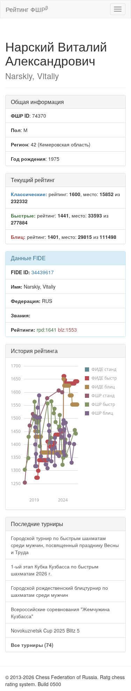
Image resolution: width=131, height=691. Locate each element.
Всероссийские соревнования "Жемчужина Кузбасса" (60, 613)
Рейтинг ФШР (27, 9)
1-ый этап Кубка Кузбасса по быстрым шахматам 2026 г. (55, 570)
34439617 (42, 272)
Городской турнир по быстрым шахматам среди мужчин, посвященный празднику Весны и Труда (65, 544)
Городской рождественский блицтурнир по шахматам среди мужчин (59, 591)
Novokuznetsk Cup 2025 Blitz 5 (45, 630)
